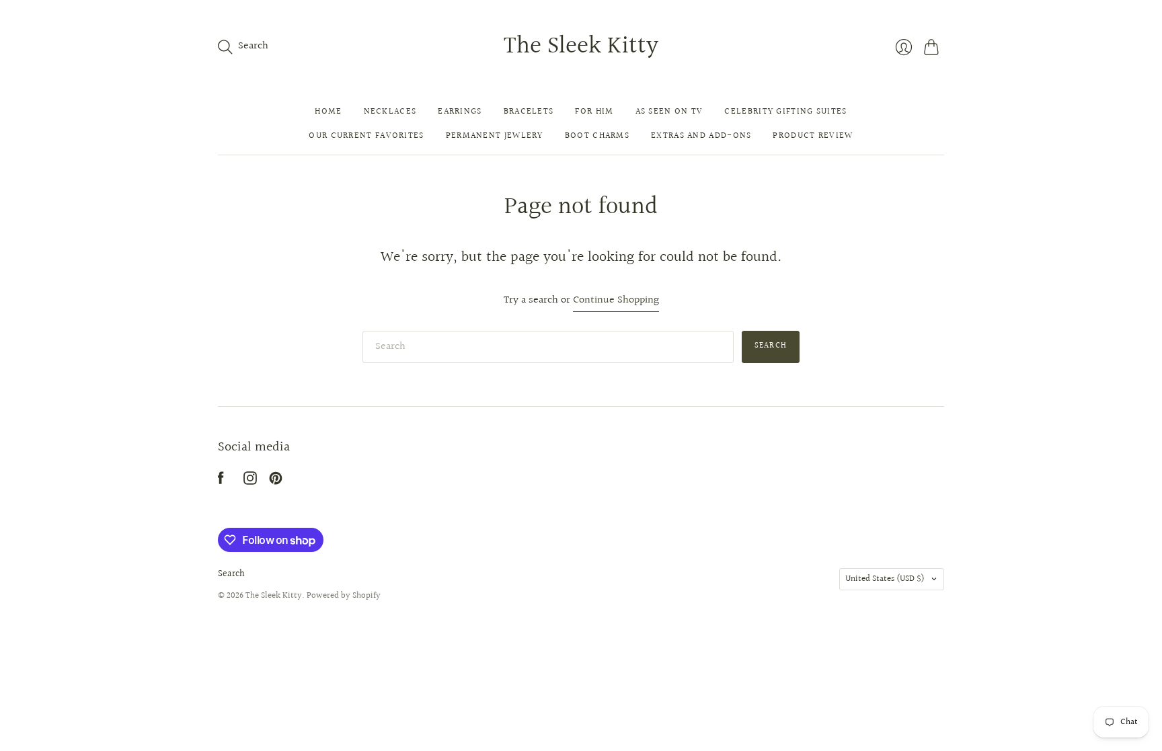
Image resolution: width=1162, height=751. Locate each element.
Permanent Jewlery (494, 136)
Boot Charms (597, 136)
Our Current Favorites (366, 136)
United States (885, 579)
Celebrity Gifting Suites (785, 111)
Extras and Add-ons (701, 136)
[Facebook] (221, 481)
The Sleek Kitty (581, 46)
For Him (594, 111)
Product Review (813, 136)
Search (770, 346)
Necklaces (390, 111)
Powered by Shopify (344, 595)
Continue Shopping (616, 301)
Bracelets (529, 111)
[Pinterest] (275, 481)
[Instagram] (250, 481)
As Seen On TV (669, 111)
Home (328, 111)
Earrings (459, 111)
